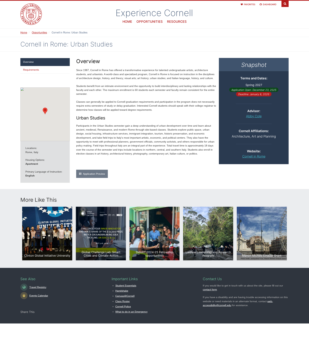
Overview (28, 61)
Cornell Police (123, 306)
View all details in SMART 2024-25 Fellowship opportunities (154, 233)
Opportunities (149, 21)
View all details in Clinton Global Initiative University (47, 233)
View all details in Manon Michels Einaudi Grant (262, 233)
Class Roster (122, 301)
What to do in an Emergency (131, 311)
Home (127, 21)
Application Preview (94, 173)
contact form (210, 289)
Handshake (121, 290)
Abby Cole (254, 116)
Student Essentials (125, 285)
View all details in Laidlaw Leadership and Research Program (208, 233)
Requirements (31, 69)
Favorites (249, 4)
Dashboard (269, 4)
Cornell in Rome (253, 156)
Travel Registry (37, 287)
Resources (177, 21)
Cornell (154, 13)
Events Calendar (38, 295)
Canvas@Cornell (124, 296)
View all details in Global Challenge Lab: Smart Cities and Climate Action (101, 233)
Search (285, 3)
